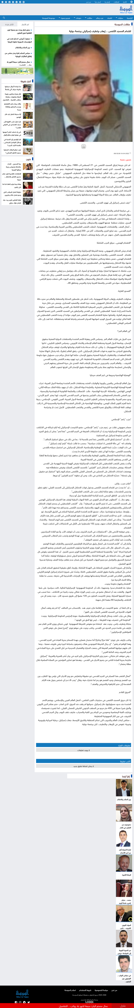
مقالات (89, 17)
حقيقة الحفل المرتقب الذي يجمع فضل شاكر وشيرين (12, 193)
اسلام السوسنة (70, 989)
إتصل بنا (107, 1)
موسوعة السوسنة (48, 17)
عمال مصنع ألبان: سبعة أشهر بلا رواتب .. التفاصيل (19, 63)
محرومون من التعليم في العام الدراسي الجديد (125, 827)
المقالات (116, 1)
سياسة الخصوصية (101, 989)
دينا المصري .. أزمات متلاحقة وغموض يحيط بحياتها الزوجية (13, 166)
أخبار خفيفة (26, 81)
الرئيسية (130, 17)
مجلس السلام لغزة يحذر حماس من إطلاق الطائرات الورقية (18, 54)
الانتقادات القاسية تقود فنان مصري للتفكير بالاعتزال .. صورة (11, 176)
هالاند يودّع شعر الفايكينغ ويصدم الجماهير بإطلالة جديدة (12, 106)
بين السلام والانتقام (124, 799)
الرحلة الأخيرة (126, 874)
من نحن (88, 1)
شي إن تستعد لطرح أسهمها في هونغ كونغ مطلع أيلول (12, 133)
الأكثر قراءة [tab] (9, 24)
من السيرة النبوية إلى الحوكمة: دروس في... (124, 953)
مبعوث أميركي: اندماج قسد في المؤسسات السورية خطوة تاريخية (19, 40)
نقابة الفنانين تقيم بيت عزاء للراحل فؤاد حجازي (12, 201)
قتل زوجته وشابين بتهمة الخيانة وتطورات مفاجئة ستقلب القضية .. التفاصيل (12, 96)
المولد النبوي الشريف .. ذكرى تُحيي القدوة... (125, 927)
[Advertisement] (56, 9)
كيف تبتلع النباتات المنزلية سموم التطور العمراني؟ (12, 151)
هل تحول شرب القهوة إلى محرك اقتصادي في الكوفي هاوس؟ (12, 124)
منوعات (78, 17)
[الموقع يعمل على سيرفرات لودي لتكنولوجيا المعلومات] (89, 1001)
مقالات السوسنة (122, 24)
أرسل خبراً (98, 1)
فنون (28, 159)
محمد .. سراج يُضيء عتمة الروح (125, 901)
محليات (120, 17)
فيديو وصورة (65, 17)
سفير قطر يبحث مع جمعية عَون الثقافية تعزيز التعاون (19, 31)
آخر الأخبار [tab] (25, 24)
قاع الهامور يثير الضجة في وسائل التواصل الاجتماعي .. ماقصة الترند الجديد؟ (12, 142)
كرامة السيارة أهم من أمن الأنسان (125, 851)
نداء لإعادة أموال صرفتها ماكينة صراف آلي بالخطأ (13, 88)
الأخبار (125, 1)
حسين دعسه (125, 159)
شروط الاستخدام (85, 989)
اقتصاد (109, 17)
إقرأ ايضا (126, 776)
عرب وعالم (99, 17)
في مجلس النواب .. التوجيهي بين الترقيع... (124, 978)
